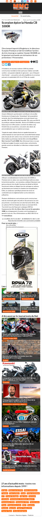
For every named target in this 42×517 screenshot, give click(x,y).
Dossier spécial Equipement (15, 227)
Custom (24, 311)
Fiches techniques (33, 493)
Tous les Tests (7, 511)
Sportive (12, 508)
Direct (35, 1)
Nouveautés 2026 (9, 299)
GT (3, 496)
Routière (5, 508)
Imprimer (36, 61)
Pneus (4, 505)
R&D (24, 505)
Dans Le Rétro (14, 493)
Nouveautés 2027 (22, 502)
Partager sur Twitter (6, 64)
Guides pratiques (9, 470)
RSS (31, 1)
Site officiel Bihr (11, 225)
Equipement (6, 62)
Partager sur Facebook (9, 64)
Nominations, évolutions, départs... (15, 404)
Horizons (32, 496)
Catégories (15, 62)
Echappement (24, 62)
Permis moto (34, 502)
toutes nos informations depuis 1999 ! (18, 484)
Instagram (28, 1)
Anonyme (7, 1)
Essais (5, 448)
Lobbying (5, 499)
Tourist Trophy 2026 (10, 338)
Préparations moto (14, 505)
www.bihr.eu (8, 215)
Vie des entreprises (20, 511)
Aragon (5, 360)
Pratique (6, 382)
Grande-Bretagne (12, 496)
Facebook (22, 1)
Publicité (30, 515)
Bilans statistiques (30, 490)
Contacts (12, 515)
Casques (5, 493)
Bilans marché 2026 (16, 490)
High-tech (23, 496)
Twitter (25, 1)
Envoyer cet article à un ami (3, 64)
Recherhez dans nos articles (19, 1)
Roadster (31, 505)
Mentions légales (21, 515)
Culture (5, 426)
